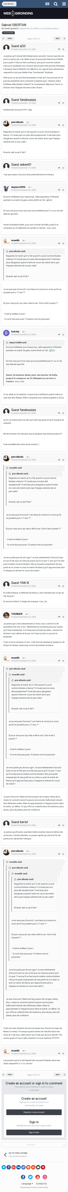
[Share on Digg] (18, 1167)
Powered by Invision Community (34, 1187)
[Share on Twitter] (4, 1167)
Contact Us (41, 1183)
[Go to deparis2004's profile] (6, 188)
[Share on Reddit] (28, 1167)
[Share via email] (38, 1167)
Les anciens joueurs (49, 28)
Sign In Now (34, 1132)
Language (26, 1183)
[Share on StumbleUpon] (33, 1167)
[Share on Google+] (13, 1167)
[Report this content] (59, 49)
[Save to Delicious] (23, 1167)
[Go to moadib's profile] (6, 242)
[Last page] (64, 39)
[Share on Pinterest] (43, 1167)
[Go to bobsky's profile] (6, 333)
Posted (23, 49)
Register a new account (34, 1112)
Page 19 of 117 (34, 39)
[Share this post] (63, 49)
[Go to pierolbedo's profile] (6, 123)
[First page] (3, 39)
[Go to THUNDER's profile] (6, 615)
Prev (10, 38)
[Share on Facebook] (8, 1167)
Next (58, 38)
